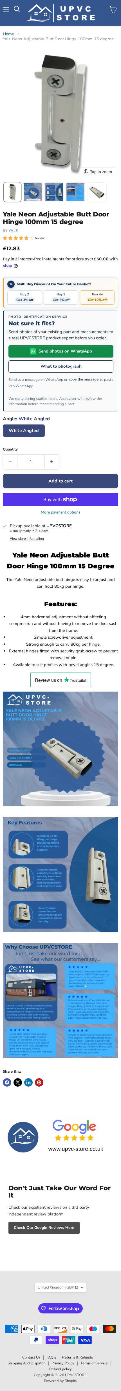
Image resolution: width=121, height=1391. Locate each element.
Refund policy (60, 1369)
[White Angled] (24, 438)
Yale (13, 230)
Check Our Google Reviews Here (44, 1227)
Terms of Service (93, 1363)
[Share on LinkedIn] (28, 1082)
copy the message (83, 379)
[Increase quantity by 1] (52, 461)
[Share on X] (18, 1082)
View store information (27, 539)
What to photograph (61, 366)
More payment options (60, 512)
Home (8, 34)
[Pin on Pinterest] (39, 1082)
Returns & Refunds (77, 1357)
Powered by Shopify (60, 1380)
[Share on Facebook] (7, 1082)
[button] (12, 192)
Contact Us (31, 1357)
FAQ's (51, 1357)
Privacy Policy (62, 1363)
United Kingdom (58, 1287)
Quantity (10, 449)
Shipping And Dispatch (26, 1363)
